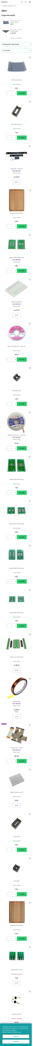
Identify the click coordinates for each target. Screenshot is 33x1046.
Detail (16, 182)
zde (20, 1032)
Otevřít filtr (7, 50)
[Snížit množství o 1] (7, 93)
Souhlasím (16, 1041)
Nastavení (16, 1036)
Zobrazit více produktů (16, 38)
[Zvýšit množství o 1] (15, 93)
